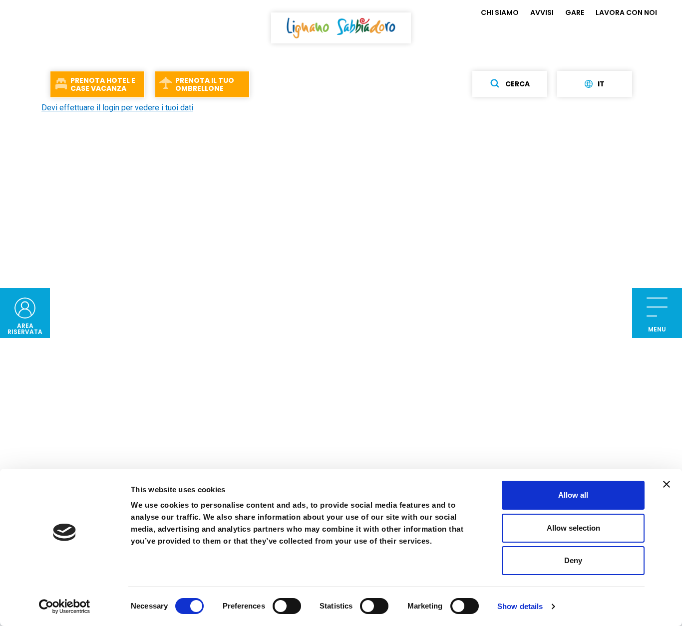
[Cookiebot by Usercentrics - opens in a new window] (64, 606)
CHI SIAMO (500, 12)
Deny (573, 560)
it (601, 84)
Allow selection (573, 528)
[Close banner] (666, 484)
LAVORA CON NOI (626, 12)
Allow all (573, 495)
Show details (520, 606)
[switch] (287, 606)
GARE (574, 12)
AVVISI (542, 12)
